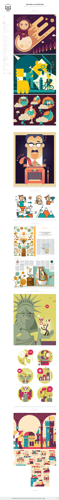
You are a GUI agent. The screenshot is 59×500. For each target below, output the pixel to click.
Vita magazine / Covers (5, 63)
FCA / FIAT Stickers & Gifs (6, 41)
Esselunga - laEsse (5, 40)
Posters (4, 67)
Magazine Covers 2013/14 (6, 70)
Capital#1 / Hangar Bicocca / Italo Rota (7, 50)
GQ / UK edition (4, 54)
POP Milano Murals (5, 48)
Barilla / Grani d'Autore (5, 36)
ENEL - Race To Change (5, 44)
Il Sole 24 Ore (4, 66)
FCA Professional (5, 32)
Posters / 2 (4, 61)
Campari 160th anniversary (6, 24)
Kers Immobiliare (5, 37)
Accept (43, 498)
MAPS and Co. (4, 62)
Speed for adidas (5, 49)
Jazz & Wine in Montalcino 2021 (6, 31)
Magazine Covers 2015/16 (6, 58)
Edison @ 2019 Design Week (6, 45)
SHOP (4, 20)
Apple (3, 35)
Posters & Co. (4, 53)
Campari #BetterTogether (5, 27)
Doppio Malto (4, 28)
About (3, 18)
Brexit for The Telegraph (5, 57)
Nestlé (3, 33)
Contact (4, 16)
